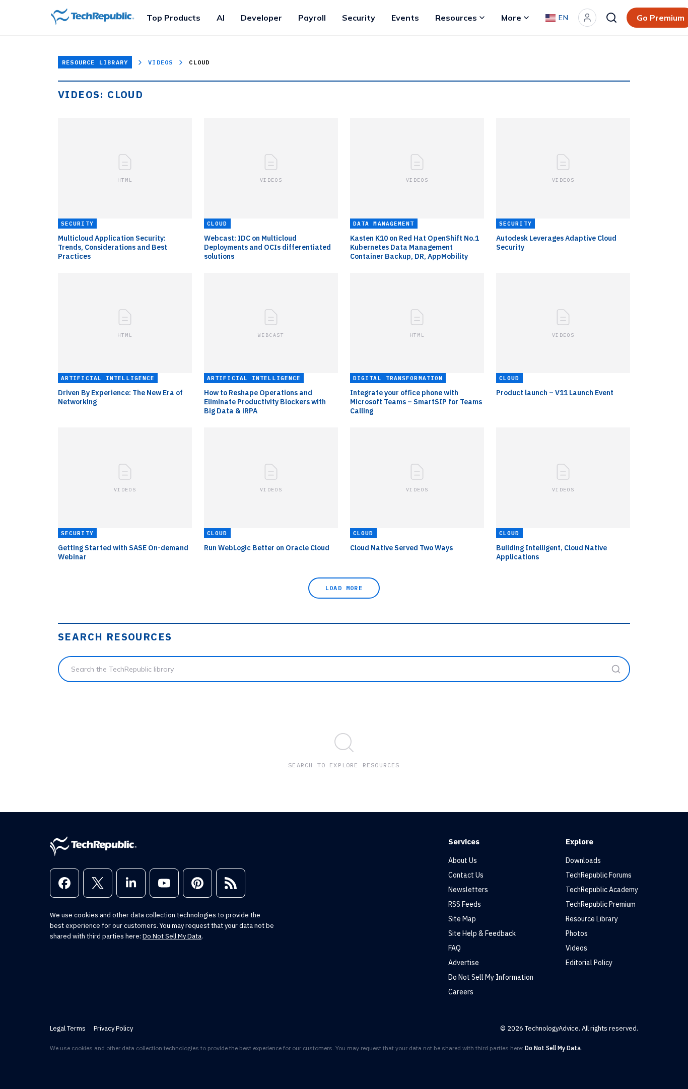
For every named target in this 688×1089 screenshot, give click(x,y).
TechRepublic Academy (602, 889)
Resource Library (95, 62)
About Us (462, 860)
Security (358, 18)
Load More (344, 588)
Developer (261, 18)
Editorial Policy (589, 962)
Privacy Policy (113, 1028)
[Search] (611, 18)
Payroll (312, 18)
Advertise (463, 962)
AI (221, 18)
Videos (160, 62)
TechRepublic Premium (601, 904)
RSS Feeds (464, 904)
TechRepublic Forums (599, 875)
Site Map (462, 918)
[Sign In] (587, 18)
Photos (577, 933)
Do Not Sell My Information (490, 977)
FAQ (454, 948)
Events (405, 18)
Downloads (583, 860)
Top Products (173, 18)
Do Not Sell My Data (172, 936)
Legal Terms (68, 1028)
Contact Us (466, 875)
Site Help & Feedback (482, 933)
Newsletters (468, 889)
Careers (460, 991)
